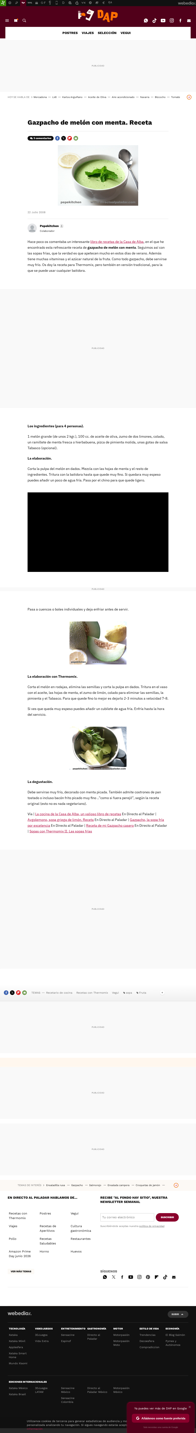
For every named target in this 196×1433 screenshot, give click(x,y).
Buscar (24, 20)
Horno (44, 1251)
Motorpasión (121, 1334)
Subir (175, 1314)
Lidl (54, 97)
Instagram (172, 20)
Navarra (144, 97)
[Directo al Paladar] (98, 15)
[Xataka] (3, 3)
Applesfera (16, 1347)
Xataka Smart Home (18, 1355)
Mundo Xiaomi (18, 1363)
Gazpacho (77, 1185)
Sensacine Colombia (67, 1400)
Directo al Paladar (93, 1336)
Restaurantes (81, 1239)
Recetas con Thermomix (92, 992)
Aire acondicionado (123, 97)
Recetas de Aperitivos (48, 1228)
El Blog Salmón (175, 1334)
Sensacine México (67, 1390)
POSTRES (70, 33)
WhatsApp (146, 20)
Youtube (163, 20)
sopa (129, 992)
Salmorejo (95, 1185)
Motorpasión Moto (121, 1342)
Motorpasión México (121, 1390)
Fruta (142, 992)
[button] (51, 226)
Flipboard (69, 138)
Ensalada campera (119, 1185)
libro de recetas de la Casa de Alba (117, 241)
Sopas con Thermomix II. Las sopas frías (60, 831)
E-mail (189, 20)
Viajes (13, 1226)
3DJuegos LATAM (41, 1390)
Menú (7, 20)
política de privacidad (151, 1226)
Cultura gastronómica (81, 1228)
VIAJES (88, 33)
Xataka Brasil (17, 1394)
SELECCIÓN (107, 33)
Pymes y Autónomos (173, 1342)
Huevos (76, 1251)
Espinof (66, 1341)
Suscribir (167, 1217)
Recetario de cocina (59, 992)
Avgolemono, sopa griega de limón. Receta (61, 820)
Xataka (13, 1334)
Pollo (12, 1239)
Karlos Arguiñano (72, 97)
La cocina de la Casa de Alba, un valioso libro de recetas (78, 814)
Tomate (175, 97)
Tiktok (154, 20)
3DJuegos (41, 1334)
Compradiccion (149, 1347)
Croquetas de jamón (148, 1185)
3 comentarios (42, 138)
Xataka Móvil (17, 1341)
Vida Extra (42, 1341)
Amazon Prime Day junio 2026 (20, 1254)
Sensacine (67, 1334)
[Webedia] (19, 1313)
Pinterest (148, 1276)
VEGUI (126, 33)
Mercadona (40, 97)
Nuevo (16, 20)
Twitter (63, 138)
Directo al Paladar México (97, 1390)
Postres (45, 1213)
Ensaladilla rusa (56, 1185)
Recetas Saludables (48, 1241)
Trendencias (147, 1334)
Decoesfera (147, 1341)
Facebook (180, 20)
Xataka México (18, 1388)
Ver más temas (21, 1271)
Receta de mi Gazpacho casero (110, 825)
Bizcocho (160, 97)
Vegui (115, 992)
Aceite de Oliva (97, 97)
